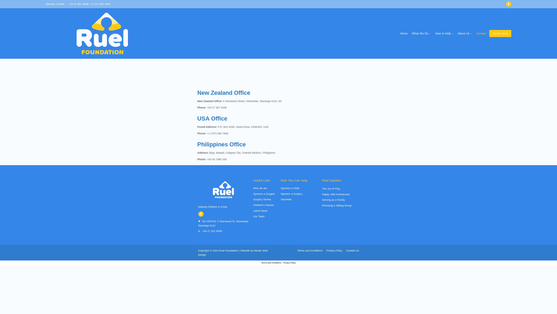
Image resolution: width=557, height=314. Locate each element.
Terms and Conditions (310, 250)
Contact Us (352, 250)
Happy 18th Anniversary (336, 194)
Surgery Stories (262, 199)
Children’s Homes (263, 205)
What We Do (420, 33)
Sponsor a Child (290, 188)
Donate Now (500, 33)
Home (404, 33)
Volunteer (286, 199)
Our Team (259, 216)
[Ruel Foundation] (102, 33)
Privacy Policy (334, 250)
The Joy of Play (331, 188)
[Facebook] (508, 4)
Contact (481, 33)
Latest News (260, 210)
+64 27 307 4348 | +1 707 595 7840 (89, 4)
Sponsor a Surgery (264, 193)
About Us (464, 33)
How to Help (443, 33)
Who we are (260, 188)
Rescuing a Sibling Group (337, 205)
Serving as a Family (333, 199)
